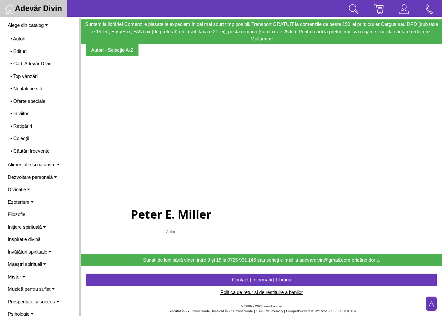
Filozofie (16, 214)
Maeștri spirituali (25, 264)
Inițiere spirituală (25, 227)
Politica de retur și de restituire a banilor (261, 292)
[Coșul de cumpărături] (379, 8)
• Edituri (18, 51)
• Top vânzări (24, 76)
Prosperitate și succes (32, 301)
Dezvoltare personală (31, 177)
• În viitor (19, 113)
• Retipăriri (21, 126)
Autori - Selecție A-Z (112, 50)
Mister (15, 276)
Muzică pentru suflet (30, 289)
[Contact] (429, 8)
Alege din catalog (26, 25)
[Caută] (353, 8)
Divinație (17, 189)
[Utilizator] (404, 8)
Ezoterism (19, 202)
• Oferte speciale (27, 101)
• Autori (17, 38)
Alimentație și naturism (32, 164)
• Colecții (19, 138)
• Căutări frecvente (30, 151)
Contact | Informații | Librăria (261, 279)
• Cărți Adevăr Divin (30, 63)
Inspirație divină (24, 239)
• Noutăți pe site (26, 88)
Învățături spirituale (28, 252)
